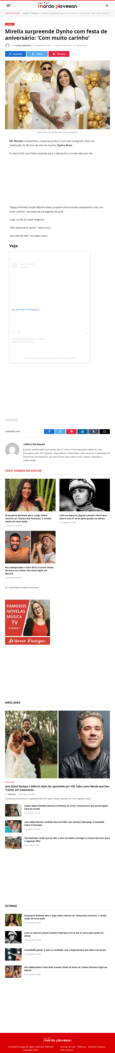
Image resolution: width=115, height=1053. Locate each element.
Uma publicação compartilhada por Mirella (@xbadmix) (57, 358)
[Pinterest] (8, 172)
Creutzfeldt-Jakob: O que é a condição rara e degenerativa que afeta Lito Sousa (65, 949)
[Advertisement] (64, 180)
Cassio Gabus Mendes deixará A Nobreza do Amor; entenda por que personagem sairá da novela (66, 807)
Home (26, 13)
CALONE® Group (16, 1046)
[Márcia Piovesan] (57, 5)
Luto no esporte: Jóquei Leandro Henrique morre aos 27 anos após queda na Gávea (83, 517)
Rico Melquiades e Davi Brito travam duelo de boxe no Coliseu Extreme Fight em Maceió (29, 570)
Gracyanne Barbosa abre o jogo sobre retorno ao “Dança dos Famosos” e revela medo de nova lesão (28, 518)
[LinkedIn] (8, 164)
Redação (12, 794)
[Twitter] (8, 157)
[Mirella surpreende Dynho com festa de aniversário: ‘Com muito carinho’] (57, 95)
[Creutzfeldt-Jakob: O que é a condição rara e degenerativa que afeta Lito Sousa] (13, 954)
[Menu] (8, 5)
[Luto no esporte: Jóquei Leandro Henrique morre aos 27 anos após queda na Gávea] (84, 495)
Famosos (35, 13)
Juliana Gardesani (23, 45)
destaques (10, 782)
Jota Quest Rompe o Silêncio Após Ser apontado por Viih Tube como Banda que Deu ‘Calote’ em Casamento (57, 788)
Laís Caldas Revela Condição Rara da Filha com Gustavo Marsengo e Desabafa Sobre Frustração (64, 823)
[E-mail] (8, 180)
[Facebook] (8, 149)
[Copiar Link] (8, 187)
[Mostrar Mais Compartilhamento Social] (73, 54)
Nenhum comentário (63, 45)
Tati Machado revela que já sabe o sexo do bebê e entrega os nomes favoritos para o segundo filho (67, 839)
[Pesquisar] (106, 5)
